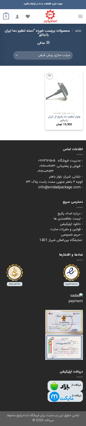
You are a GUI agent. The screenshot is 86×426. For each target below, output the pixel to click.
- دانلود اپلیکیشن (71, 224)
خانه (78, 31)
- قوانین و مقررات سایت (66, 229)
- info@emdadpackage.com (60, 187)
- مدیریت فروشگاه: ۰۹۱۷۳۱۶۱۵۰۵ (60, 160)
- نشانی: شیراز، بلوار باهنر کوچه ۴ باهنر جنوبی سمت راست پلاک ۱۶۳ (54, 179)
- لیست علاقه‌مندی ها (68, 218)
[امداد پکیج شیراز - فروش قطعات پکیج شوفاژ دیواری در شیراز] (50, 16)
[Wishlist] (28, 16)
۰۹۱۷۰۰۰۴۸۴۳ (60, 171)
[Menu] (80, 16)
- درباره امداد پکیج (70, 213)
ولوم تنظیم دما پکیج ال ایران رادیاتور (64, 118)
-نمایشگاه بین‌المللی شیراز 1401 (61, 240)
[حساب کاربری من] (17, 16)
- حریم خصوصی (72, 234)
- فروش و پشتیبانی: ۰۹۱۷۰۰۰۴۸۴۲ (61, 166)
